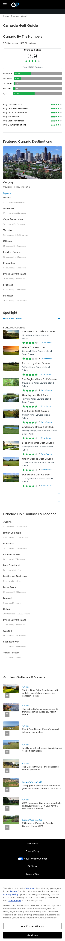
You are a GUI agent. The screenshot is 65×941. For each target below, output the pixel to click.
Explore (7, 193)
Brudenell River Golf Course (38, 442)
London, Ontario (12, 252)
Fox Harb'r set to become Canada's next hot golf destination (42, 749)
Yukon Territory (11, 652)
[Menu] (5, 4)
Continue (32, 935)
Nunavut (7, 598)
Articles (26, 687)
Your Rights (15, 900)
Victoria (7, 197)
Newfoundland (11, 565)
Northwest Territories (15, 576)
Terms (13, 891)
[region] (32, 910)
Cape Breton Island (13, 219)
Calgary (8, 182)
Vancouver (9, 208)
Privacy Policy (32, 851)
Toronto (7, 230)
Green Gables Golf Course (37, 458)
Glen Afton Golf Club (34, 347)
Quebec (7, 631)
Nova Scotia (9, 587)
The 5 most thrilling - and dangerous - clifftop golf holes (41, 768)
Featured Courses (12, 318)
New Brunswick (12, 554)
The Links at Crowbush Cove (38, 331)
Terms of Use (32, 874)
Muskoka (8, 285)
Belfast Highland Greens (36, 363)
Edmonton (9, 263)
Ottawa (7, 241)
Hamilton (8, 295)
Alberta (7, 522)
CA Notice (32, 866)
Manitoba (8, 543)
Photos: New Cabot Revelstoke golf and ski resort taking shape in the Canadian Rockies (40, 693)
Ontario (7, 609)
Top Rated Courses (13, 493)
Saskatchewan (11, 641)
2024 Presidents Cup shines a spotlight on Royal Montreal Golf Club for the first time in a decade (41, 806)
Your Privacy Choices (35, 858)
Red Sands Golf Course (35, 411)
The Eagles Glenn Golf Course (39, 379)
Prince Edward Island (14, 274)
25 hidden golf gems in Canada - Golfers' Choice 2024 (38, 825)
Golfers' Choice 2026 (32, 782)
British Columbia (12, 533)
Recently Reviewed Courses (17, 501)
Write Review (47, 342)
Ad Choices (32, 843)
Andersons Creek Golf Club (38, 427)
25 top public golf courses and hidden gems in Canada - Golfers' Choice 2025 (41, 787)
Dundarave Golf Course (36, 474)
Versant (30, 888)
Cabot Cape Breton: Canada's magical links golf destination (40, 731)
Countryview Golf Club (35, 395)
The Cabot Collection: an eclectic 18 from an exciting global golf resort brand (40, 712)
